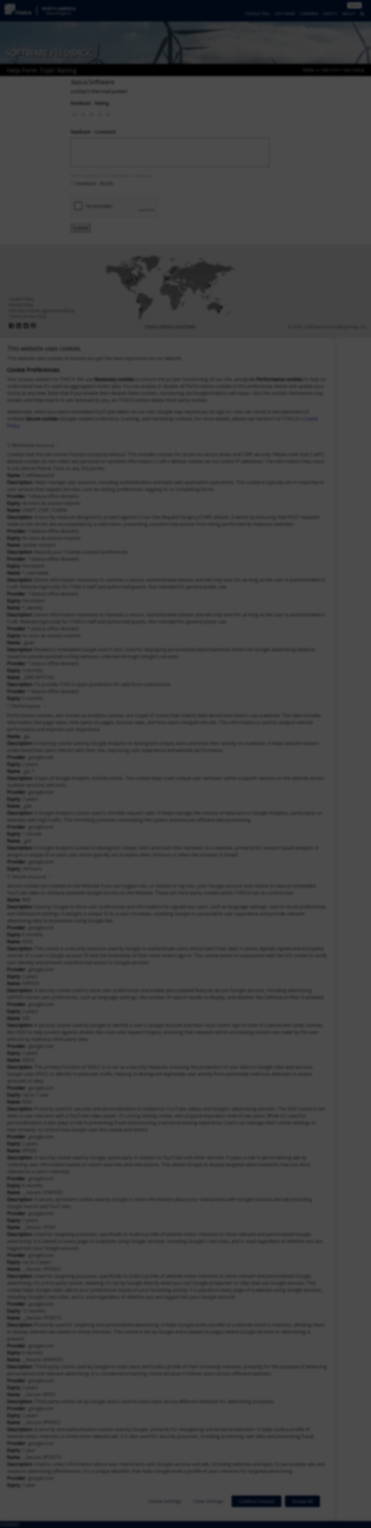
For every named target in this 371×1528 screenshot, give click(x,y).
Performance (26, 706)
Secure (29, 876)
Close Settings (208, 1501)
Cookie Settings (164, 1501)
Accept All (302, 1501)
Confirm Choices (256, 1501)
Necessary (33, 445)
